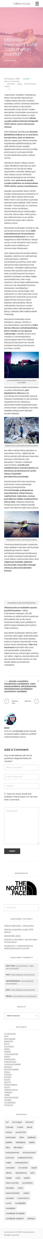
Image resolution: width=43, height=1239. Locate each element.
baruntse (13, 681)
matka (8, 1162)
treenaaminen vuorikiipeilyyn (16, 683)
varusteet (10, 1198)
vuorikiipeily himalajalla (15, 1213)
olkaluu (9, 1173)
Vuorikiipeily (10, 1102)
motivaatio (10, 1168)
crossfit (20, 1127)
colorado (9, 1127)
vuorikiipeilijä (20, 1203)
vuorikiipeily (22, 691)
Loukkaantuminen (12, 1064)
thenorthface (30, 84)
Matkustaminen (11, 1069)
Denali (7, 1049)
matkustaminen (21, 1162)
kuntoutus (10, 1157)
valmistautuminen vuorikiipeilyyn (18, 689)
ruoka (18, 1178)
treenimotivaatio (12, 1193)
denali (29, 1127)
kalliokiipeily (20, 1142)
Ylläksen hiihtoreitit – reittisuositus (19, 925)
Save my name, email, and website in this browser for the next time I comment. (20, 796)
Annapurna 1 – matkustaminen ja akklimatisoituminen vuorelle (18, 947)
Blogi (20, 84)
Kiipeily (7, 1056)
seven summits (12, 1183)
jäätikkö (9, 1142)
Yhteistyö (8, 1105)
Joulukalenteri (11, 1054)
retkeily (9, 1178)
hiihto (21, 1137)
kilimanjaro (18, 1147)
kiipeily (32, 1142)
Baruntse (11, 84)
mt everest (23, 1168)
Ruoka (7, 1079)
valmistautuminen (28, 686)
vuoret (8, 1203)
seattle (27, 1178)
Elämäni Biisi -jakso (12, 936)
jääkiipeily (32, 1137)
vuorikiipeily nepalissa (15, 1218)
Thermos (8, 1092)
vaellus (26, 1193)
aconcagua (17, 1122)
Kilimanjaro (9, 1059)
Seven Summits (10, 1085)
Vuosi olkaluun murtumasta (23, 974)
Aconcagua (10, 1034)
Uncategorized (11, 1097)
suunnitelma (22, 681)
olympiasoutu (21, 1173)
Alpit (6, 1036)
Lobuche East (10, 1062)
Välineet (8, 1100)
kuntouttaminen (12, 1152)
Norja (7, 1072)
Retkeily (7, 1077)
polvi (32, 1173)
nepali (33, 1168)
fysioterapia (11, 1137)
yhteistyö (31, 1218)
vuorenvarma (10, 691)
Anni (27, 79)
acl (7, 1122)
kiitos (8, 1147)
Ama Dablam (9, 1039)
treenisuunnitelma (12, 686)
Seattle (7, 1082)
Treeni (6, 86)
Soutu (7, 1087)
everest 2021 (21, 1132)
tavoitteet (10, 1188)
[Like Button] (7, 89)
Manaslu (8, 1067)
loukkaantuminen (25, 1157)
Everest (7, 1051)
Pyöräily (8, 1074)
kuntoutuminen (29, 1152)
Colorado (9, 1046)
